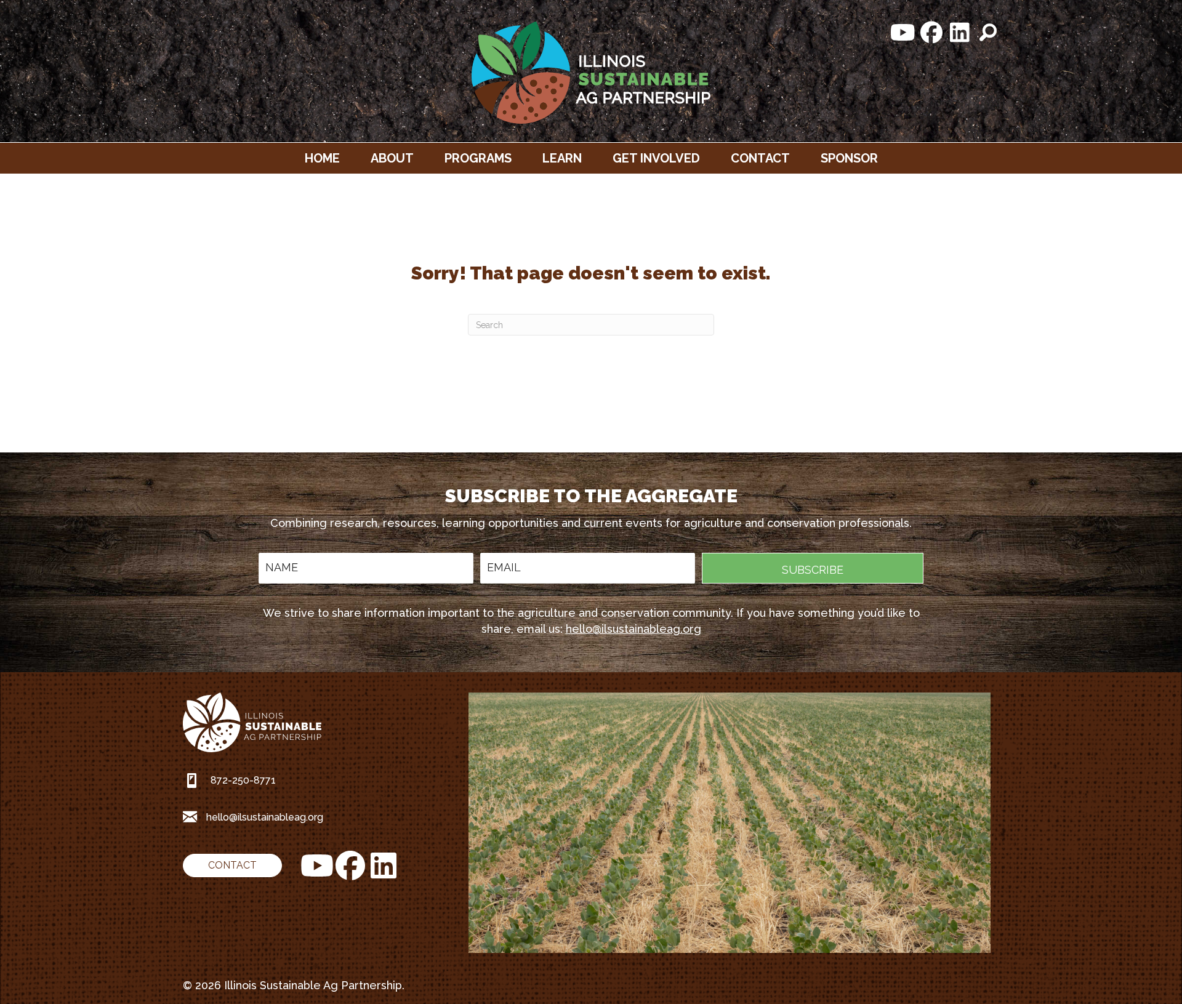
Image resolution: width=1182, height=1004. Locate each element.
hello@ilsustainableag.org (633, 628)
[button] (903, 33)
